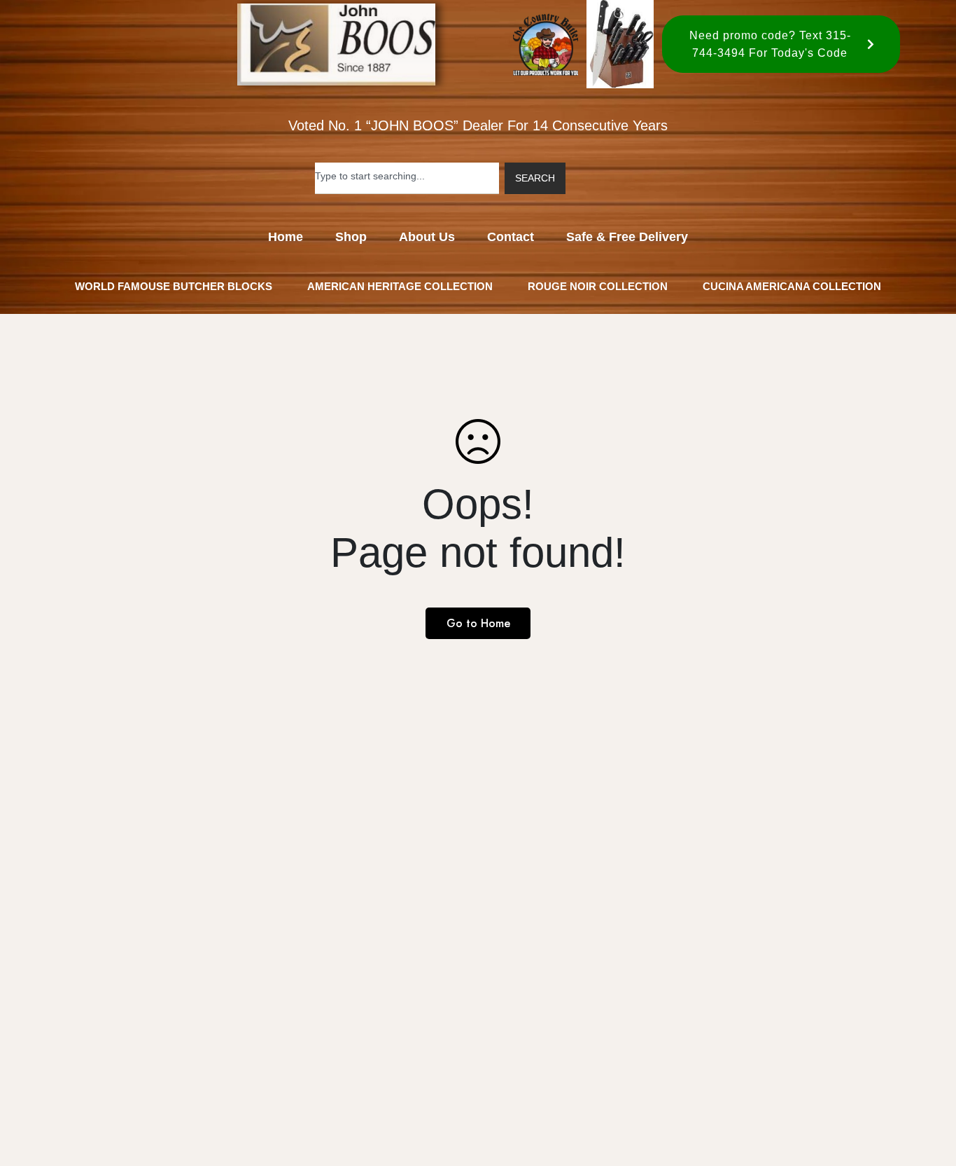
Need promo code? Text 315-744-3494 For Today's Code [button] (770, 44)
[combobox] (407, 178)
